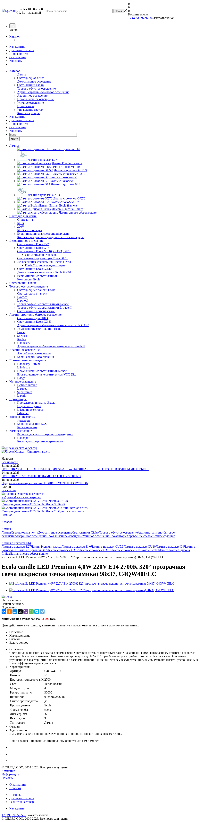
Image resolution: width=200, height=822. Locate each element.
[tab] (103, 632)
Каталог (14, 36)
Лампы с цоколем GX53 (63, 550)
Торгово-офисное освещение (36, 88)
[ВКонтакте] (4, 611)
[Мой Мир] (14, 611)
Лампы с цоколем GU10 (140, 546)
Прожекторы (25, 106)
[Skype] (36, 611)
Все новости (10, 462)
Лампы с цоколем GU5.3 (107, 546)
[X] (20, 611)
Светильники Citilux (30, 85)
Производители (19, 53)
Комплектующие (28, 113)
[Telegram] (42, 611)
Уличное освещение (30, 102)
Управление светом (30, 109)
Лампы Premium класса (46, 546)
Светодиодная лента (30, 78)
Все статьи (9, 490)
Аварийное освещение (32, 95)
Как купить (17, 46)
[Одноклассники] (9, 611)
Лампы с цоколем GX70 (95, 550)
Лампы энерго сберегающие (29, 553)
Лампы (22, 74)
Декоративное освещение (34, 81)
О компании (17, 57)
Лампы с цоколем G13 (32, 550)
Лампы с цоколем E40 (76, 546)
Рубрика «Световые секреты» (21, 497)
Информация (10, 774)
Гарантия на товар (21, 801)
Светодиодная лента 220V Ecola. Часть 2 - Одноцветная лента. (43, 511)
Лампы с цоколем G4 (170, 546)
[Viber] (25, 611)
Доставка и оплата (21, 50)
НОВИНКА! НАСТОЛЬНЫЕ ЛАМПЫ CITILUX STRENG (41, 476)
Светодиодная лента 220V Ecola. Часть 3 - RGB (33, 504)
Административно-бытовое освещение (43, 92)
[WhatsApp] (31, 611)
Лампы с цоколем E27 (16, 546)
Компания (8, 771)
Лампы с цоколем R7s (125, 550)
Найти (14, 138)
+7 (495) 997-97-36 (140, 18)
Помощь (7, 778)
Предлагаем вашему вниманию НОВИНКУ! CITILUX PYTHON (45, 483)
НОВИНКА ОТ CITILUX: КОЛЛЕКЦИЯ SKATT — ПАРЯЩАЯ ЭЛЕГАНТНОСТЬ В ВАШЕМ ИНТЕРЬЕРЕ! (75, 469)
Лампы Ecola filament (154, 550)
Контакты (15, 60)
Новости (15, 788)
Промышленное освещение (35, 99)
